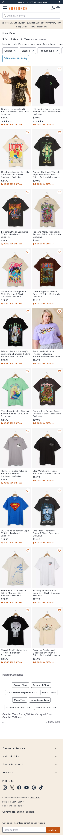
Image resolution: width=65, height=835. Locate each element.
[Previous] (3, 2)
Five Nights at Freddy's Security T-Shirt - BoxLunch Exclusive (47, 593)
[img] (4, 787)
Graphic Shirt (20, 685)
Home (5, 33)
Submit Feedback (25, 811)
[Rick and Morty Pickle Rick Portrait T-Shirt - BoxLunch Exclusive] (47, 209)
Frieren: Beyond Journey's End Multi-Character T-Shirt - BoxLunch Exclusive (15, 354)
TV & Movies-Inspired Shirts (22, 692)
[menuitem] (58, 8)
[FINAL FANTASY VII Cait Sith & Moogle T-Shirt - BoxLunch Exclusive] (15, 567)
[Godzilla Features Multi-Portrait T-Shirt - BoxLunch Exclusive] (15, 86)
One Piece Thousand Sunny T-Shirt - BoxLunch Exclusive (46, 533)
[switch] (15, 58)
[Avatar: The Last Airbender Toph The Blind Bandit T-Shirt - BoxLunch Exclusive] (47, 149)
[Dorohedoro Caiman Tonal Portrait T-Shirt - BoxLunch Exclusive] (47, 388)
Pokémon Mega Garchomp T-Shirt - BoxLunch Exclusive (14, 234)
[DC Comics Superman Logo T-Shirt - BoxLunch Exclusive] (15, 507)
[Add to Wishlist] (28, 69)
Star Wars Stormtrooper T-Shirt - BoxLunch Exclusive (46, 472)
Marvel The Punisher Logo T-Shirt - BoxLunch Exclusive (14, 652)
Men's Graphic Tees (46, 707)
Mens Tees (19, 700)
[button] (4, 8)
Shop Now (42, 2)
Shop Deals (21, 26)
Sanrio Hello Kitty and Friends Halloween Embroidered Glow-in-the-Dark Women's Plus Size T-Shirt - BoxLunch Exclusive (46, 354)
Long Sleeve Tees (40, 700)
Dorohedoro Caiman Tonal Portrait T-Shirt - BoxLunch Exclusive (47, 413)
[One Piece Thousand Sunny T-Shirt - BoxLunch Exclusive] (47, 507)
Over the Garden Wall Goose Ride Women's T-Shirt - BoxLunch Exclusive (46, 652)
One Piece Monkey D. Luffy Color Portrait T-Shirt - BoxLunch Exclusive (15, 174)
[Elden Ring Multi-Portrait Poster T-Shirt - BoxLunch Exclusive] (47, 268)
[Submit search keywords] (4, 15)
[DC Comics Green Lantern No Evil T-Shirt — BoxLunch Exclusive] (47, 86)
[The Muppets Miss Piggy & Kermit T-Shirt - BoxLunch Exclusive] (15, 388)
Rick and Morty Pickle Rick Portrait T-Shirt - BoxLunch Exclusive (47, 234)
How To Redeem (38, 26)
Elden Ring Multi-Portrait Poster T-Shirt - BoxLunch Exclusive (46, 294)
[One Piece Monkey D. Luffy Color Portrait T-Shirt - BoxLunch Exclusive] (15, 149)
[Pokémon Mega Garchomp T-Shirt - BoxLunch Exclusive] (15, 209)
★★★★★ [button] (6, 121)
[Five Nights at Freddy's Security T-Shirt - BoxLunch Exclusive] (47, 567)
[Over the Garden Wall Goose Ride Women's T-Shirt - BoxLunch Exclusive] (47, 627)
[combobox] (31, 15)
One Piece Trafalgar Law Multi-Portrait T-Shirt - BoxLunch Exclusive (13, 294)
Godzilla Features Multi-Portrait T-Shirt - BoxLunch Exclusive (15, 111)
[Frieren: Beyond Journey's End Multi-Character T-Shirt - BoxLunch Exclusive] (15, 328)
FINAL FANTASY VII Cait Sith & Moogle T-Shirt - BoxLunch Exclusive (14, 593)
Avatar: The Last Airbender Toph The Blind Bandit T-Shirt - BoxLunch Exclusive (47, 174)
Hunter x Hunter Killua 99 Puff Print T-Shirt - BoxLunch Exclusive (14, 473)
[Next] (60, 2)
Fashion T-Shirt (41, 685)
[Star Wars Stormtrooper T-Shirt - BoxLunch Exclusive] (47, 448)
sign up (53, 829)
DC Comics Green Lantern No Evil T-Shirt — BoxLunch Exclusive (47, 111)
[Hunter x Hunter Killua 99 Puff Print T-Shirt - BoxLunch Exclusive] (15, 448)
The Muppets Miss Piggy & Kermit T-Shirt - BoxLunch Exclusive (15, 413)
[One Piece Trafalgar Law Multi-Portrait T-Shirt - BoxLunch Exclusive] (15, 268)
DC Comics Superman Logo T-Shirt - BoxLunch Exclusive (15, 533)
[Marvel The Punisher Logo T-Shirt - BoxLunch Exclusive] (15, 627)
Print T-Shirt (49, 692)
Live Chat (35, 797)
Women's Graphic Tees (18, 707)
